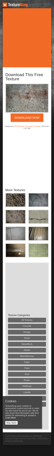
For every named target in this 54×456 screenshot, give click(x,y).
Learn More (10, 418)
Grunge (37, 126)
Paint (27, 368)
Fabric (27, 362)
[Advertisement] (27, 38)
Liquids (27, 392)
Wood (27, 338)
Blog (49, 4)
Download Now (27, 117)
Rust (27, 374)
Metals (27, 350)
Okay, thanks (11, 423)
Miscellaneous (27, 356)
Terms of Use (40, 4)
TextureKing (15, 5)
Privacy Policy (31, 439)
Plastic (27, 380)
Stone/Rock (26, 344)
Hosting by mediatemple (14, 441)
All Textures (19, 126)
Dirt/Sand (27, 386)
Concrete (29, 126)
